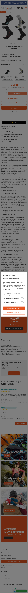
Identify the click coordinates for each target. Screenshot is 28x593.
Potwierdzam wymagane (14, 313)
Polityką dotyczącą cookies (16, 282)
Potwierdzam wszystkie (14, 308)
